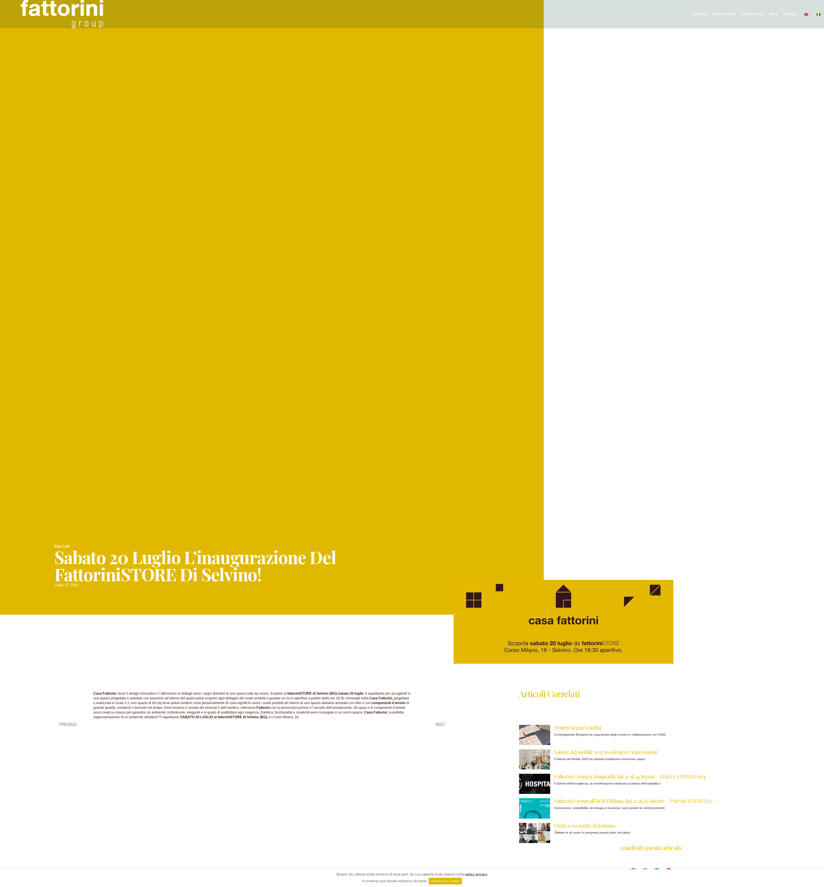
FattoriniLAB (752, 14)
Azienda (699, 14)
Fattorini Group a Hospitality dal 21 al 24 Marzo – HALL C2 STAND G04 (629, 776)
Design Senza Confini (577, 727)
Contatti (790, 14)
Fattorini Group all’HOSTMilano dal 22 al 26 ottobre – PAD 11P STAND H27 (633, 800)
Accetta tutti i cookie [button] (445, 881)
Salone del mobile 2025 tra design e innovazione (606, 751)
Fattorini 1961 (724, 14)
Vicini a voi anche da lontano (584, 825)
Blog (773, 14)
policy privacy (476, 874)
